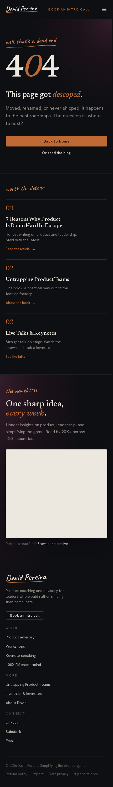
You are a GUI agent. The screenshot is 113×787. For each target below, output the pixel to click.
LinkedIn (12, 722)
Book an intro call (69, 9)
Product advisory (20, 637)
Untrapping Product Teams (28, 684)
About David (16, 702)
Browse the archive (53, 544)
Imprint (38, 774)
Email (10, 740)
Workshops (15, 646)
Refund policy (16, 774)
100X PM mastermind (23, 664)
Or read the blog (56, 152)
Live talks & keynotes (24, 693)
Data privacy (59, 774)
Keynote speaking (21, 655)
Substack (13, 731)
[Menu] (104, 9)
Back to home (57, 141)
